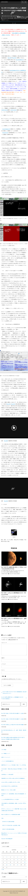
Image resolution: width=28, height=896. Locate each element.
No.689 (9, 57)
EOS (17, 599)
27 (17, 864)
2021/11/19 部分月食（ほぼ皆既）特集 (11, 825)
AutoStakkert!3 (20, 59)
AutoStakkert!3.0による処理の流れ (9, 786)
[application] (14, 427)
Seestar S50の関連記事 (6, 838)
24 (6, 864)
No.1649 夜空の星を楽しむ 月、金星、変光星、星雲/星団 (13, 731)
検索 (24, 704)
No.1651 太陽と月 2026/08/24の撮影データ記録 (12, 719)
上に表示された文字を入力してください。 (12, 679)
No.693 (14, 57)
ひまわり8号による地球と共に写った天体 (10, 782)
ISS (23, 18)
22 (24, 862)
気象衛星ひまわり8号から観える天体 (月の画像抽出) (13, 778)
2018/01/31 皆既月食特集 (8, 821)
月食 (2, 818)
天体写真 (11, 18)
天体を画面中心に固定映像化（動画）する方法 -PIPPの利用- (13, 804)
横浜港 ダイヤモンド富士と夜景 (8, 790)
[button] (14, 427)
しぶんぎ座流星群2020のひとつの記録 (10, 799)
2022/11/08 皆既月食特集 (8, 829)
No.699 (3, 92)
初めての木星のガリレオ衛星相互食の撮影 (10, 814)
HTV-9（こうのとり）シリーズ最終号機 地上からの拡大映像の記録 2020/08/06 (13, 809)
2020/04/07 (14, 110)
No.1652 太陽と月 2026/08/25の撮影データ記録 (12, 713)
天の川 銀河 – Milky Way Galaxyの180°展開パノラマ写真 (13, 769)
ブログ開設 (3, 749)
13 (17, 859)
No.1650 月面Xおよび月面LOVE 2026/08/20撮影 (12, 724)
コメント (4, 642)
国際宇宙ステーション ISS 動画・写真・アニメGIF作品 (13, 765)
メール (3, 664)
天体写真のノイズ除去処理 (7, 774)
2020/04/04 (4, 110)
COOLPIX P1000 (6, 18)
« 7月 (2, 869)
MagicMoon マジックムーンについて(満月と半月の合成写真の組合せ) (14, 834)
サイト (3, 670)
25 (10, 864)
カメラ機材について (5, 753)
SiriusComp (5, 132)
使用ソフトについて (5, 757)
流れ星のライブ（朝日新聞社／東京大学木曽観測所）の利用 (13, 794)
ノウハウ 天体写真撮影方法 (7, 761)
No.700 (9, 92)
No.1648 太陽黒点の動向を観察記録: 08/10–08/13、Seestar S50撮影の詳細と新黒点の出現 (13, 738)
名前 (3, 658)
